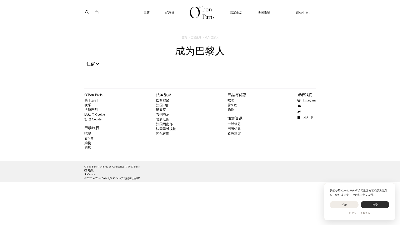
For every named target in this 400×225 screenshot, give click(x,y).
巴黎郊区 (162, 100)
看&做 (89, 138)
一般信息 (234, 124)
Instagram (309, 100)
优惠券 (169, 12)
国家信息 (234, 128)
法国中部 (162, 105)
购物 (87, 143)
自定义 (352, 212)
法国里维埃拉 (166, 129)
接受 (375, 204)
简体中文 (302, 12)
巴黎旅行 (91, 128)
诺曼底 (161, 109)
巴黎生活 (236, 12)
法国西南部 (164, 124)
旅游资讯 (235, 118)
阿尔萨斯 (162, 133)
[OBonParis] (202, 12)
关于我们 (91, 100)
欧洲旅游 (234, 133)
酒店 (87, 147)
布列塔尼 (162, 114)
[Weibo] (300, 112)
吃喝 (87, 133)
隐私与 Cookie (94, 114)
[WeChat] (300, 106)
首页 (184, 37)
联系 (87, 105)
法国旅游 (264, 12)
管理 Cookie (92, 119)
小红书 (308, 118)
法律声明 (91, 109)
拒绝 (344, 204)
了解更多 (365, 212)
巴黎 (147, 12)
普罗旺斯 (162, 119)
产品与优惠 (237, 95)
